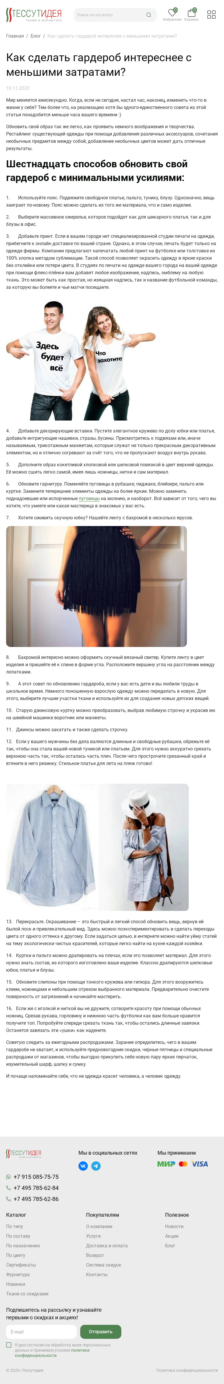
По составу (18, 1236)
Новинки (15, 1284)
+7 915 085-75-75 (36, 1176)
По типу (14, 1226)
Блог (170, 1245)
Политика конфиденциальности (187, 1370)
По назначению (23, 1245)
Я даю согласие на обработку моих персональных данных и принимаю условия (63, 1350)
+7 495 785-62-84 (36, 1187)
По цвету (15, 1255)
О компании (99, 1226)
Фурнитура (18, 1274)
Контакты (97, 1274)
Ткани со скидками (27, 1294)
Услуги (93, 1236)
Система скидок (103, 1265)
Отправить (101, 1331)
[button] (148, 14)
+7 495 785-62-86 (36, 1198)
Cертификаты (21, 1265)
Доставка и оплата (107, 1245)
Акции (171, 1236)
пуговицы (89, 498)
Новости (174, 1226)
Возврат (95, 1255)
